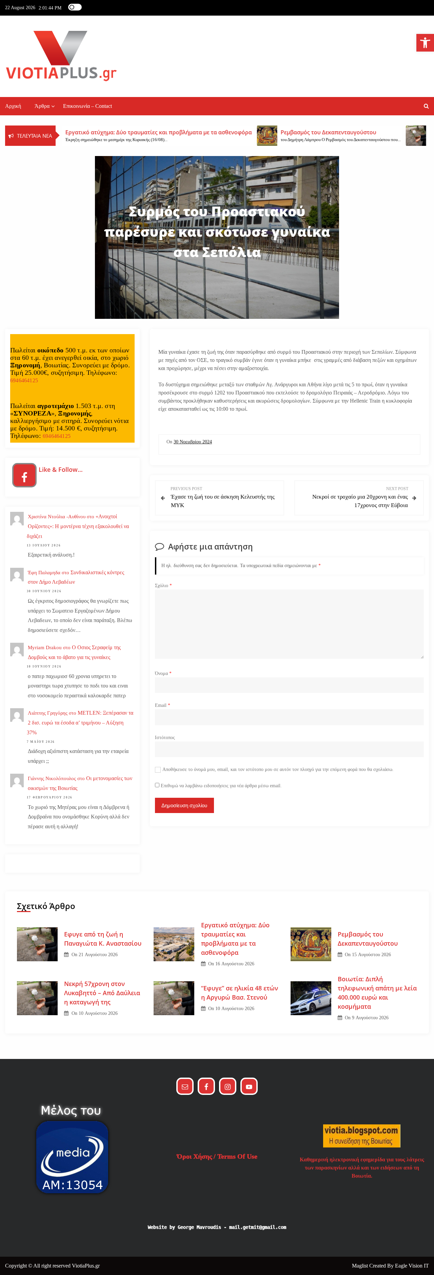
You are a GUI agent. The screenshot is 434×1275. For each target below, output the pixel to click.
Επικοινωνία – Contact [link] (87, 106)
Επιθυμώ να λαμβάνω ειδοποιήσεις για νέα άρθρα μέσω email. (221, 785)
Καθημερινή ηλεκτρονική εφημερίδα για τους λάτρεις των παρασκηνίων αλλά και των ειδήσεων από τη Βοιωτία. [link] (362, 1168)
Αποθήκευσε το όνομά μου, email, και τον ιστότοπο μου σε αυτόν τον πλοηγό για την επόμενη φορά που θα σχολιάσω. (278, 769)
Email (162, 705)
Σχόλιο (163, 585)
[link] (425, 43)
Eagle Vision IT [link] (412, 1266)
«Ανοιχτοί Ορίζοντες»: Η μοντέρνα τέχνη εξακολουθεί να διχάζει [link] (78, 526)
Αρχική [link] (13, 106)
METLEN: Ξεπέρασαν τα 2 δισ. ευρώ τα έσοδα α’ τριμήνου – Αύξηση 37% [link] (80, 722)
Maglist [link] (360, 1266)
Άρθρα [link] (42, 106)
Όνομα (163, 673)
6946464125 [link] (24, 380)
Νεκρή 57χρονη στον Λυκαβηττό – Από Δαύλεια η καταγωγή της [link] (102, 993)
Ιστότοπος (165, 737)
